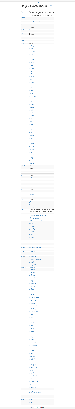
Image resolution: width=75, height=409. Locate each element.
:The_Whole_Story (31, 372)
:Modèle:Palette (31, 194)
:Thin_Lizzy (31, 147)
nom (22, 181)
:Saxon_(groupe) (31, 126)
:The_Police (31, 141)
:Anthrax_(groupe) (31, 53)
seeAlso (22, 214)
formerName (22, 24)
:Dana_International (31, 293)
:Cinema (30, 204)
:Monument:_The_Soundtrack (32, 264)
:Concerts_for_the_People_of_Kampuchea (34, 291)
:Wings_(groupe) (31, 158)
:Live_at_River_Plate (32, 333)
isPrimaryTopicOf (23, 251)
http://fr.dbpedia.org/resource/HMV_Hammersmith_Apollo (37, 2)
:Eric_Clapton (31, 78)
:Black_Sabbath (31, 57)
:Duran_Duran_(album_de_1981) (33, 300)
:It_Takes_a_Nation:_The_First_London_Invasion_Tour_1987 (35, 259)
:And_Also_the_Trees (32, 279)
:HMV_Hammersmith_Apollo (32, 251)
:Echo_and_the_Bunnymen (32, 74)
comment (22, 209)
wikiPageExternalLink (23, 39)
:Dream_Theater (31, 72)
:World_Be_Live (31, 379)
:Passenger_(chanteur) (32, 114)
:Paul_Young (31, 116)
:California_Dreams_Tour (32, 288)
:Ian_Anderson (31, 316)
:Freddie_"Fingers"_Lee (32, 308)
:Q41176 (30, 206)
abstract (22, 12)
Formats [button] (31, 0)
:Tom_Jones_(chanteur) (32, 149)
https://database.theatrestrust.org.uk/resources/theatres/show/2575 (35, 220)
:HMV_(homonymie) (32, 267)
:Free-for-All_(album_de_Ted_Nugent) (33, 309)
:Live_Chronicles (31, 262)
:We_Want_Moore (31, 376)
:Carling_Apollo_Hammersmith (32, 270)
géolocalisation (23, 172)
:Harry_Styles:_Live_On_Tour (32, 314)
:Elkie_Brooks (31, 75)
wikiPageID (22, 40)
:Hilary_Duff (31, 92)
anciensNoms (23, 165)
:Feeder (30, 81)
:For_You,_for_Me (31, 307)
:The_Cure (31, 366)
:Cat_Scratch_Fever (32, 289)
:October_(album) (31, 344)
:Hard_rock (31, 90)
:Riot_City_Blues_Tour (32, 265)
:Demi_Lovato (31, 70)
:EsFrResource (31, 401)
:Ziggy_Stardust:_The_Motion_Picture (33, 381)
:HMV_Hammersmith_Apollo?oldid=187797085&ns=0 (35, 247)
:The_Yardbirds (31, 146)
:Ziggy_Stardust (31, 380)
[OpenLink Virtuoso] (32, 407)
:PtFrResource (31, 399)
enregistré (22, 388)
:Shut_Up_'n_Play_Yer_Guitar (32, 128)
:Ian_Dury (31, 93)
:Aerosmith (31, 48)
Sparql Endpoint (52, 0)
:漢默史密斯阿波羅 (31, 237)
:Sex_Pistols (31, 127)
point (22, 199)
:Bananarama (31, 282)
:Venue (30, 203)
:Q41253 (30, 205)
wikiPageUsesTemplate (23, 192)
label (22, 213)
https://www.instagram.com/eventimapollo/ (33, 217)
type (22, 189)
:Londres (30, 29)
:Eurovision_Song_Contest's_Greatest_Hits (34, 305)
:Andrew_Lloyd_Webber (32, 51)
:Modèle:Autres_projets (32, 192)
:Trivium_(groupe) (31, 152)
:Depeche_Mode (31, 71)
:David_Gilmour (31, 68)
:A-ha (30, 44)
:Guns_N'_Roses (31, 88)
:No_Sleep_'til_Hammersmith (32, 342)
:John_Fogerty (31, 98)
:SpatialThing (30, 202)
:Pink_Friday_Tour (31, 350)
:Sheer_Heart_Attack (32, 358)
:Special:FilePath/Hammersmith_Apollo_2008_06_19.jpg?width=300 (36, 35)
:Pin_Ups (30, 349)
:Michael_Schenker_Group (32, 162)
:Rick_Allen (31, 352)
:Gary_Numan (31, 85)
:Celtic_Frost (31, 65)
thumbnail (22, 35)
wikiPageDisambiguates (23, 267)
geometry (22, 240)
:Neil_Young (31, 106)
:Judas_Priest (31, 100)
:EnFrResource (31, 402)
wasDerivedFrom (23, 247)
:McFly (30, 160)
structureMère (23, 185)
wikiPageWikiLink (23, 44)
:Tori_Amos (31, 151)
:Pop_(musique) (31, 119)
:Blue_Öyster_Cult (31, 59)
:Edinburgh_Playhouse (32, 303)
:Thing (30, 201)
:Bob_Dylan (31, 60)
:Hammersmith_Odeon (32, 269)
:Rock (30, 123)
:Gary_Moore (31, 84)
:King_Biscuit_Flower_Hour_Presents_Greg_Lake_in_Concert (35, 324)
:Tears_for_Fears (31, 135)
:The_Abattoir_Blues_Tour (32, 363)
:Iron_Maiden (31, 95)
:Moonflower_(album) (32, 338)
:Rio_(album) (31, 353)
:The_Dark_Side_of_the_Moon (33, 367)
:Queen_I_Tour (31, 351)
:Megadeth (31, 161)
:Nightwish (31, 109)
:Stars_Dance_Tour (31, 361)
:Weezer (30, 156)
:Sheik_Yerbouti (31, 359)
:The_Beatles (31, 137)
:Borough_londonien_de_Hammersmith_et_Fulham (34, 21)
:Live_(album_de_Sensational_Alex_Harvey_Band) (34, 388)
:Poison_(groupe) (31, 117)
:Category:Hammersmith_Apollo (33, 222)
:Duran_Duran (31, 73)
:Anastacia (31, 50)
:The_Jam (31, 140)
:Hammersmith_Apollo (32, 225)
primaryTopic (22, 405)
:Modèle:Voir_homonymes (32, 196)
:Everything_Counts (31, 306)
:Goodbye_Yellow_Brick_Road (32, 310)
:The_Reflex (31, 370)
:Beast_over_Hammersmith (32, 256)
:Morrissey (31, 103)
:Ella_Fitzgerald (31, 76)
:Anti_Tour (31, 280)
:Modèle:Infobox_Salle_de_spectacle (33, 193)
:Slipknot (30, 129)
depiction (22, 248)
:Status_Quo (31, 132)
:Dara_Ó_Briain (31, 294)
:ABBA (30, 45)
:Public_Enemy (31, 120)
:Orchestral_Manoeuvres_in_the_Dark (33, 112)
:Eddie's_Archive (31, 302)
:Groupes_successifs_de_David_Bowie (33, 311)
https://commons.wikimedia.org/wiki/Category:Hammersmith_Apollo (35, 214)
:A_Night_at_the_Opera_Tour (32, 275)
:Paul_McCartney (31, 115)
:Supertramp (31, 133)
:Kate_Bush (31, 101)
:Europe (30, 79)
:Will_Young (31, 378)
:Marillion (30, 159)
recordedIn (22, 256)
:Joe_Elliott (31, 320)
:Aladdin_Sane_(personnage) (32, 277)
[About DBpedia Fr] (22, 0)
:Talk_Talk (31, 134)
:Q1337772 (31, 223)
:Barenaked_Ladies (31, 56)
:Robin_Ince (31, 355)
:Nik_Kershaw (31, 110)
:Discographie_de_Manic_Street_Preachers (34, 297)
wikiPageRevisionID (23, 43)
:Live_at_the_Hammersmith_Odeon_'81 (33, 334)
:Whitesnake (31, 157)
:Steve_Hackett (31, 362)
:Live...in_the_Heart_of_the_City (33, 261)
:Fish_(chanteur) (31, 82)
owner (22, 32)
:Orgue (30, 113)
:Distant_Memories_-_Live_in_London (33, 258)
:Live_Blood (31, 330)
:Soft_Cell (31, 130)
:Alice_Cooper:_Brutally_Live (32, 278)
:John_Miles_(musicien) (32, 321)
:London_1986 (31, 335)
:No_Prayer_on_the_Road (32, 341)
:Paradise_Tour (31, 347)
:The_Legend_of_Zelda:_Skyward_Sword (34, 369)
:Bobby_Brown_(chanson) (32, 286)
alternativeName (23, 17)
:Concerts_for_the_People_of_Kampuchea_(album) (34, 292)
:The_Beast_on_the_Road (32, 364)
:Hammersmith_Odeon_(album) (33, 89)
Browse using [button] (27, 0)
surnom (22, 187)
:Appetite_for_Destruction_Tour (33, 281)
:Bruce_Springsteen (31, 61)
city (21, 21)
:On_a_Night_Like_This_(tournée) (33, 345)
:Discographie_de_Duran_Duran (33, 296)
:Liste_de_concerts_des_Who (32, 327)
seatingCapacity (23, 33)
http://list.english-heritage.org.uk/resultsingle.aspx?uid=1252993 (35, 218)
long (21, 245)
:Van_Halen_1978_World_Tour (33, 375)
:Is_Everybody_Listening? (32, 96)
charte (22, 171)
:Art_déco (31, 20)
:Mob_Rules (31, 386)
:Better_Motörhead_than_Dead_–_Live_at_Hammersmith (35, 285)
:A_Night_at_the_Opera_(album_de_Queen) (34, 274)
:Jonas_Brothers (31, 99)
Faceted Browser (48, 0)
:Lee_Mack (31, 325)
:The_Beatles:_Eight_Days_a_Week (33, 365)
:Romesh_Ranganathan (32, 356)
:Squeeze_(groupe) (31, 131)
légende (22, 180)
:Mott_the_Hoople (31, 104)
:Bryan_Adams (31, 62)
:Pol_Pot (30, 118)
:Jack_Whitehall (31, 319)
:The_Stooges (31, 142)
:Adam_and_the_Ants (32, 47)
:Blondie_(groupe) (31, 58)
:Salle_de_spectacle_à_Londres (33, 64)
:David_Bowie (31, 67)
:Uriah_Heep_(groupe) (32, 154)
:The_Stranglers (31, 143)
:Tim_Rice (31, 148)
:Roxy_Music (31, 124)
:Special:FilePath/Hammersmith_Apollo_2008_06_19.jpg (35, 248)
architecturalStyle (23, 20)
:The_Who (31, 145)
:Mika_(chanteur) (31, 163)
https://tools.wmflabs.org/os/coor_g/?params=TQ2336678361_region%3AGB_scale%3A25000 (38, 215)
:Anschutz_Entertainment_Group (33, 32)
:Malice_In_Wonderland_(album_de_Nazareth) (34, 383)
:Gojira (30, 86)
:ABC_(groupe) (31, 46)
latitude (22, 175)
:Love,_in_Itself (31, 337)
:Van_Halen (31, 155)
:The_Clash (31, 138)
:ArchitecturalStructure (31, 207)
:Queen (30, 121)
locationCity (22, 29)
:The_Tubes (31, 144)
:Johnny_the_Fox (31, 322)
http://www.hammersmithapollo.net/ (32, 39)
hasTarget (22, 399)
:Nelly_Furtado (31, 107)
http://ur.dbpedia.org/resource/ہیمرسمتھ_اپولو (33, 236)
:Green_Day (31, 87)
